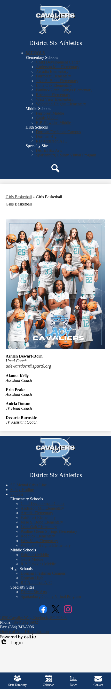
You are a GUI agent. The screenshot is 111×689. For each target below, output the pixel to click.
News (73, 685)
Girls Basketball (19, 197)
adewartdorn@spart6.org (28, 366)
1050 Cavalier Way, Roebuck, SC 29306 (33, 617)
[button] (35, 53)
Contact (98, 685)
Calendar (48, 685)
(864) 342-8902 (25, 622)
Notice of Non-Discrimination (24, 631)
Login (11, 642)
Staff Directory (17, 685)
